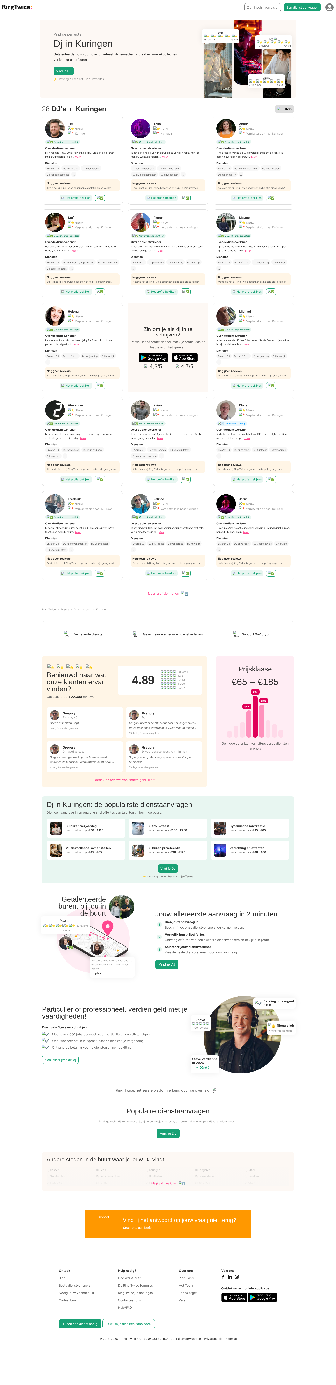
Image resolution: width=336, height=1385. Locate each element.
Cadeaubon (67, 1300)
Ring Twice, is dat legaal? (136, 1293)
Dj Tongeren (202, 1170)
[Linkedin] (230, 1278)
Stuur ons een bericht (139, 1227)
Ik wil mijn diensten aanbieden (129, 1324)
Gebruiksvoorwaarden (186, 1339)
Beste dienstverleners (74, 1285)
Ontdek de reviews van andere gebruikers (124, 780)
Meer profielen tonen (164, 593)
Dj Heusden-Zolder (108, 1176)
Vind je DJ (63, 71)
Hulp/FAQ (125, 1307)
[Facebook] (223, 1278)
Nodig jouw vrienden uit (76, 1293)
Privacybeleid (213, 1339)
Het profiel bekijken (78, 197)
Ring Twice (49, 609)
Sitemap (231, 1339)
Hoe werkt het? (129, 1278)
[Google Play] (153, 357)
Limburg (86, 609)
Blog (62, 1278)
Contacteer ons (129, 1300)
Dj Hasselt (53, 1170)
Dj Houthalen (154, 1176)
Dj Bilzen (250, 1170)
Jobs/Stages (188, 1293)
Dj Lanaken (252, 1176)
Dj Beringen (153, 1170)
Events (64, 609)
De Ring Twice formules (135, 1285)
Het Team (186, 1285)
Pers (182, 1300)
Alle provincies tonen (164, 1183)
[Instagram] (237, 1278)
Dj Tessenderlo (204, 1176)
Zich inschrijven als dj (262, 7)
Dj (75, 609)
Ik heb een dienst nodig (80, 1324)
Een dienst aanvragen (302, 7)
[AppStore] (184, 357)
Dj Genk (101, 1170)
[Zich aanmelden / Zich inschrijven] (330, 7)
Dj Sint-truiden (56, 1176)
